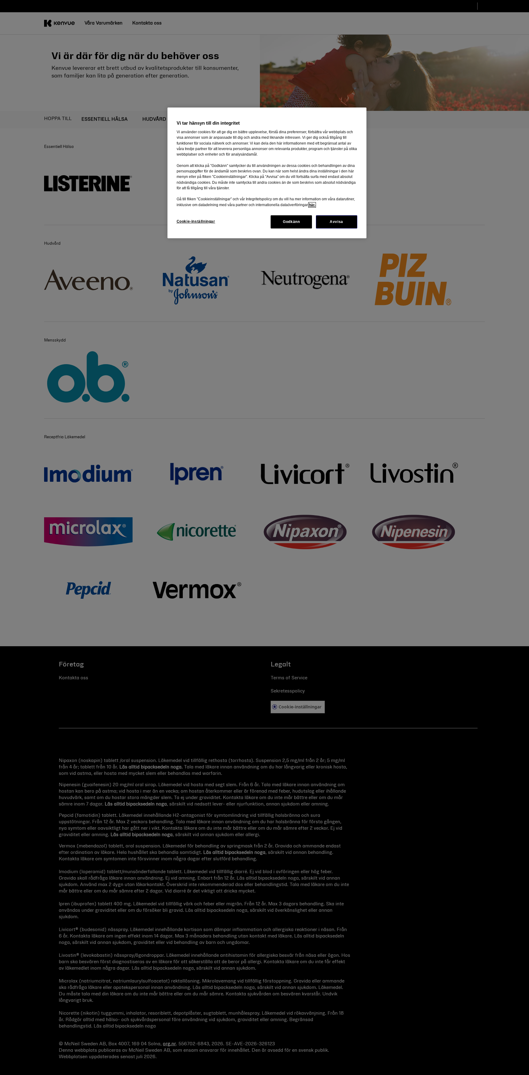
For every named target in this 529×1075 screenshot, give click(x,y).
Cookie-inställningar (196, 221)
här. (312, 205)
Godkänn (291, 222)
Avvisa (336, 222)
